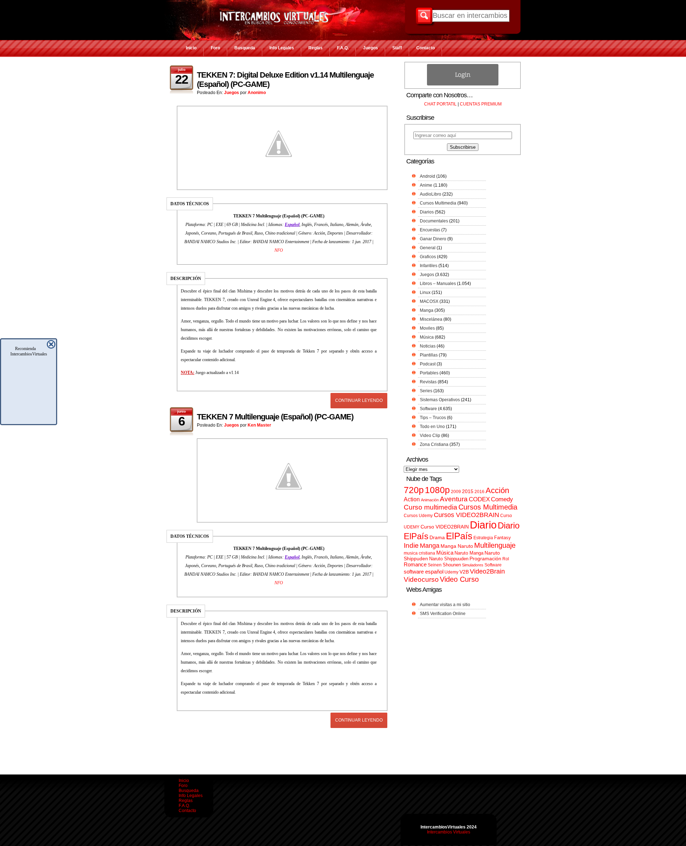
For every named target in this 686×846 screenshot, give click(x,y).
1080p (437, 490)
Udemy (451, 572)
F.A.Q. (343, 47)
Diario (483, 525)
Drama (437, 537)
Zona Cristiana (434, 444)
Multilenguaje (495, 545)
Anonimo (257, 92)
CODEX (479, 499)
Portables (429, 372)
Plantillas (429, 355)
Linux (425, 292)
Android (427, 176)
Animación (430, 500)
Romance (415, 564)
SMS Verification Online (443, 613)
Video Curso (459, 579)
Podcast (428, 364)
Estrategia (483, 537)
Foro (215, 47)
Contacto (425, 47)
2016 (479, 491)
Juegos (370, 47)
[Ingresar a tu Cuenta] (462, 84)
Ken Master (259, 425)
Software (428, 408)
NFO (278, 250)
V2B (464, 572)
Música (427, 337)
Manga (426, 310)
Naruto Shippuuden (448, 558)
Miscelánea (431, 319)
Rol (505, 558)
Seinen (435, 564)
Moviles (427, 328)
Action (412, 499)
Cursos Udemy (418, 515)
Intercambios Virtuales (448, 832)
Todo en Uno (432, 426)
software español (423, 572)
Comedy (502, 499)
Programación (485, 558)
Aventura (454, 499)
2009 (456, 491)
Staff (397, 47)
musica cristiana (419, 553)
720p (414, 490)
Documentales (434, 220)
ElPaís (459, 536)
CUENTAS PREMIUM (481, 104)
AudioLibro (430, 194)
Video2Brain (487, 571)
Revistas (428, 381)
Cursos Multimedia (438, 203)
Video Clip (430, 435)
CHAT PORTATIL (440, 104)
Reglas (315, 47)
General (428, 247)
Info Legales (281, 47)
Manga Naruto (457, 546)
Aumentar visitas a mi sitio (445, 604)
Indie (411, 545)
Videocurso (421, 579)
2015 (467, 491)
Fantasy (502, 537)
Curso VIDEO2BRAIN (445, 527)
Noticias (428, 346)
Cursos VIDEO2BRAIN (466, 514)
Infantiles (428, 265)
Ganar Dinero (433, 238)
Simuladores (472, 565)
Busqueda (244, 47)
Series (426, 390)
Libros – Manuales (438, 283)
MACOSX (429, 301)
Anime (426, 185)
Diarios (427, 212)
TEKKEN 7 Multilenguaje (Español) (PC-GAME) (275, 416)
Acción (497, 490)
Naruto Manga (468, 553)
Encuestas (430, 229)
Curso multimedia (430, 507)
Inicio (191, 47)
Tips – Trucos (433, 417)
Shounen (452, 564)
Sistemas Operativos (440, 399)
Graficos (428, 256)
